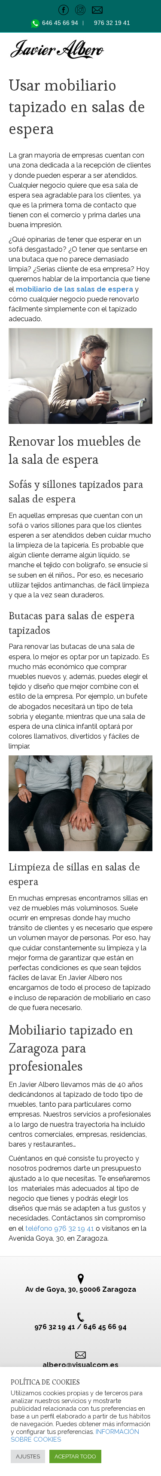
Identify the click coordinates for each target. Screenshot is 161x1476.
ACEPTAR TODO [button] (75, 1456)
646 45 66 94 (61, 22)
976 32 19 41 (112, 22)
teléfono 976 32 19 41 (59, 1228)
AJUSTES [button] (28, 1456)
